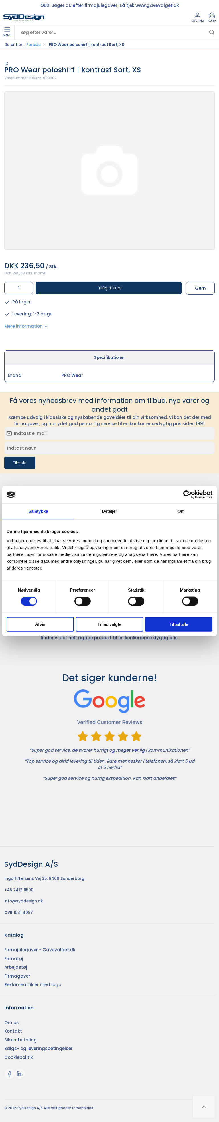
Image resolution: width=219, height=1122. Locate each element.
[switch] (82, 601)
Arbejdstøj (15, 967)
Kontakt (13, 1031)
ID (6, 63)
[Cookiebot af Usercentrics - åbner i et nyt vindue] (187, 494)
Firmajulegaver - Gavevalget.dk (39, 950)
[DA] (24, 18)
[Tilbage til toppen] (204, 1107)
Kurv (212, 21)
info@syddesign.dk (23, 901)
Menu (7, 35)
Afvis (40, 624)
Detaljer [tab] (109, 511)
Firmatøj (13, 959)
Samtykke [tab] (38, 511)
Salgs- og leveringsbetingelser (38, 1048)
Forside (33, 44)
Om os (11, 1023)
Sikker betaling (20, 1040)
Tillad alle (178, 624)
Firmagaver (17, 976)
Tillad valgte (109, 624)
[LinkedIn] (20, 1074)
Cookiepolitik (18, 1057)
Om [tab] (180, 511)
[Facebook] (9, 1074)
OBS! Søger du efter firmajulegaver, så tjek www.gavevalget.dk (109, 5)
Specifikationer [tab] (109, 357)
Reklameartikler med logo (32, 985)
